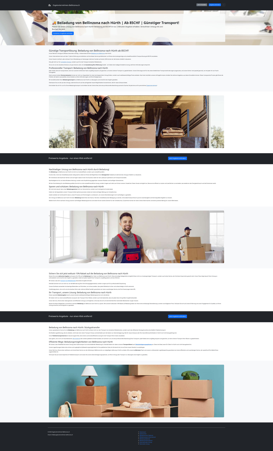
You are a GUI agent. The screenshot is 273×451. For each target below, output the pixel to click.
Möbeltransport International (148, 437)
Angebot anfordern (215, 5)
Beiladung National (145, 439)
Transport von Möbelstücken (68, 280)
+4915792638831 (201, 5)
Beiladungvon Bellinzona (98, 53)
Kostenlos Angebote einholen (63, 33)
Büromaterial (76, 338)
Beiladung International (146, 440)
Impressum (143, 432)
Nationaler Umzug (145, 444)
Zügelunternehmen (151, 85)
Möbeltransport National (146, 435)
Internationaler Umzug (146, 442)
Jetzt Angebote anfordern (177, 158)
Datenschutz (143, 433)
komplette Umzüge (66, 62)
